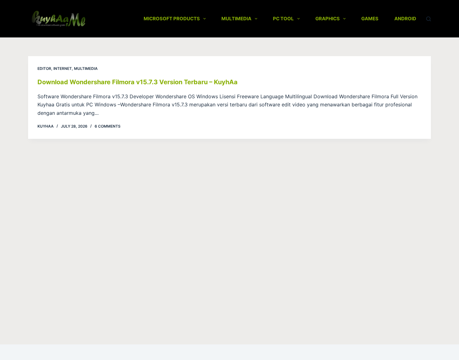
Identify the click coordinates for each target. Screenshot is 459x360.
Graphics (327, 19)
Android (405, 19)
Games (369, 19)
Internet (62, 68)
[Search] (428, 19)
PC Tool (283, 19)
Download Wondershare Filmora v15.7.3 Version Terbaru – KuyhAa (137, 82)
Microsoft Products (172, 19)
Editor (44, 68)
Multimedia (236, 19)
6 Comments (108, 126)
